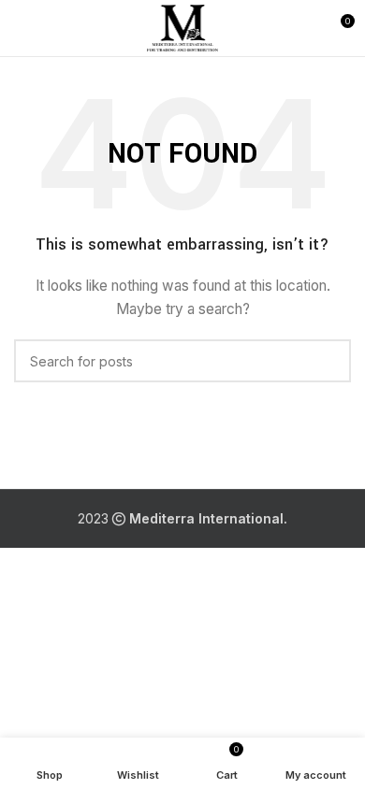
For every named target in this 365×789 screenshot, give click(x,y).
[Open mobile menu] (21, 28)
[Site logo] (183, 27)
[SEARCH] (329, 360)
